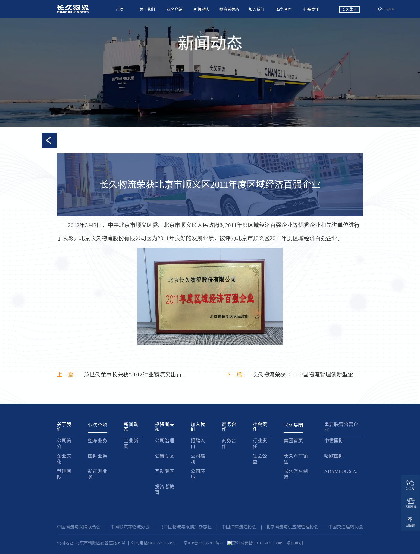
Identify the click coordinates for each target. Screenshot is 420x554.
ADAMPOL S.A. (340, 471)
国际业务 (97, 456)
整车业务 (97, 440)
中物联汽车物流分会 (130, 527)
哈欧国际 (334, 456)
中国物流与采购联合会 (79, 527)
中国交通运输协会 (345, 527)
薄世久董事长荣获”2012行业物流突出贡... (135, 375)
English (388, 9)
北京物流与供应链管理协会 (292, 527)
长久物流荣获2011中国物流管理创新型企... (305, 375)
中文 (379, 9)
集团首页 (293, 440)
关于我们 (147, 9)
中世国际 (334, 440)
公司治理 (164, 440)
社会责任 (311, 9)
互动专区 (164, 471)
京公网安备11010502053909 (257, 543)
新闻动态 (202, 9)
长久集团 (349, 9)
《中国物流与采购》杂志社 (185, 527)
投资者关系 (229, 9)
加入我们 (256, 9)
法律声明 (294, 543)
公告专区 (164, 456)
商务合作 (284, 9)
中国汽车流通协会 (238, 527)
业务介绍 (174, 9)
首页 (120, 9)
